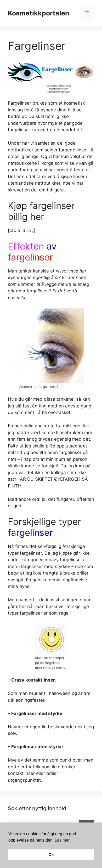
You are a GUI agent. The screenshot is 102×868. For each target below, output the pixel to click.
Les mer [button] (62, 840)
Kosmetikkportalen (38, 13)
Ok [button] (51, 854)
